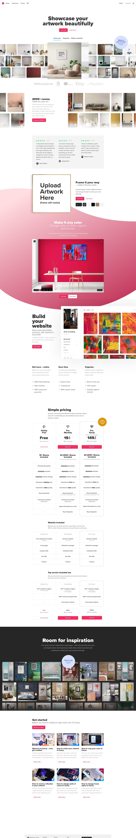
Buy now (67, 447)
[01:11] (68, 780)
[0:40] (93, 745)
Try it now (63, 30)
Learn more (37, 346)
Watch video (37, 762)
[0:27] (43, 780)
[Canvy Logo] (2, 3)
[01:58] (93, 780)
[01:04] (68, 745)
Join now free (44, 447)
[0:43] (43, 745)
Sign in (121, 3)
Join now (127, 3)
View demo (72, 30)
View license (44, 501)
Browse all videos (39, 727)
